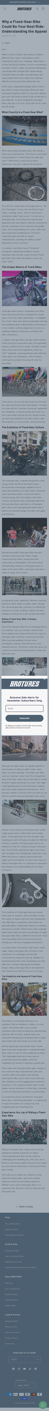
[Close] (44, 679)
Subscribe (24, 718)
